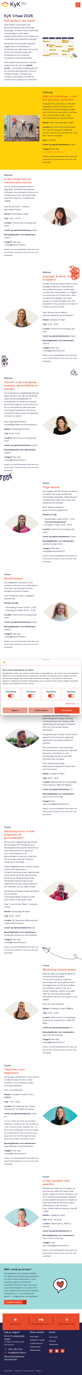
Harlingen (34, 1336)
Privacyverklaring (28, 1371)
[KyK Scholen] (14, 5)
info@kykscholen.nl (17, 1352)
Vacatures (53, 1344)
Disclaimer (18, 1371)
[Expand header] (79, 5)
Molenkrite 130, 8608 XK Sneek (19, 1109)
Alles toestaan (67, 710)
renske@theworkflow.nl (54, 152)
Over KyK (53, 1337)
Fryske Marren (36, 1343)
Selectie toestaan (41, 710)
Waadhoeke (35, 1350)
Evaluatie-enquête (14, 1302)
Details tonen (70, 703)
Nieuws (52, 1341)
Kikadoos (59, 1004)
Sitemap (38, 1371)
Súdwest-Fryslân (37, 1340)
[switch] (31, 695)
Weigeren (15, 710)
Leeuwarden (35, 1347)
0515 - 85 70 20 (15, 1349)
